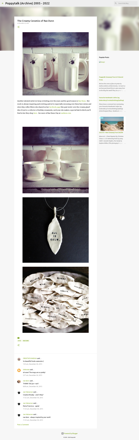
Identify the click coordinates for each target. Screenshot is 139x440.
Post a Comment (23, 424)
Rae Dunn (82, 101)
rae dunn (26, 340)
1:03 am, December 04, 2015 (32, 364)
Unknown (26, 369)
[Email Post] (18, 338)
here (35, 113)
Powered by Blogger (71, 433)
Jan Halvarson (28, 392)
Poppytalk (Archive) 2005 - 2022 (27, 3)
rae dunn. (26, 381)
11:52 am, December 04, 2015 (33, 398)
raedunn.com (66, 113)
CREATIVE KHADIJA (30, 358)
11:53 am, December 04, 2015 (33, 409)
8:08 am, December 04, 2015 (32, 386)
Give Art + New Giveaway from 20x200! (111, 132)
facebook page (54, 107)
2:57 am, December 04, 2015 (32, 375)
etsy (19, 340)
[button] (18, 27)
